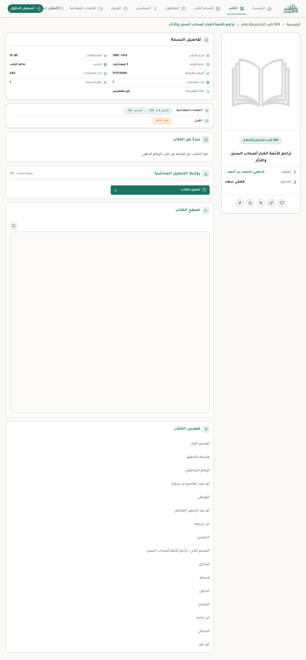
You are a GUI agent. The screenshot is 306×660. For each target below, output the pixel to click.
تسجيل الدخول (22, 8)
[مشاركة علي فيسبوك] (239, 203)
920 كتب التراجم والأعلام (260, 25)
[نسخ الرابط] (271, 203)
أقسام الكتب (204, 8)
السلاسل (143, 8)
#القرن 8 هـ (159, 110)
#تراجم (135, 110)
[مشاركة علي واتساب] (250, 203)
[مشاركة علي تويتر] (261, 203)
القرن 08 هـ (162, 120)
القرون (116, 8)
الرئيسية (258, 8)
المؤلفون (172, 8)
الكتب (233, 8)
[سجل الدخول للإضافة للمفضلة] (282, 203)
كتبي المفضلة (44, 8)
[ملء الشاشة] (13, 226)
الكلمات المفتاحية (83, 8)
